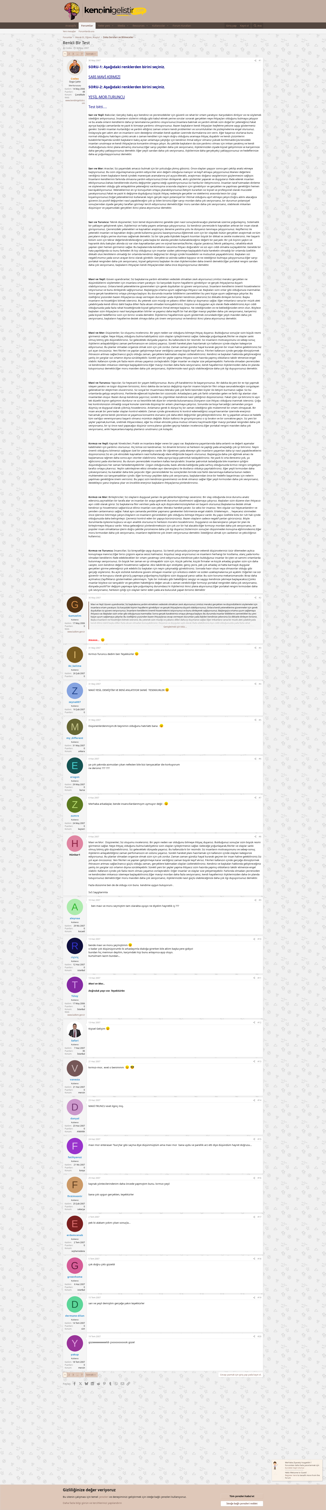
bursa (82, 790)
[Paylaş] (255, 61)
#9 (260, 900)
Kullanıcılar (158, 25)
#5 (260, 720)
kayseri (81, 829)
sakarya (81, 1209)
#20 (259, 1336)
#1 (260, 60)
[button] (112, 25)
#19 (259, 1297)
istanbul (81, 970)
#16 (259, 1178)
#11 (259, 978)
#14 (259, 1100)
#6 (260, 758)
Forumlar (87, 25)
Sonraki (90, 53)
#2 (260, 597)
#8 (260, 836)
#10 (259, 939)
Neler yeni (104, 25)
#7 (260, 797)
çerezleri (103, 1496)
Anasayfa (70, 25)
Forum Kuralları (182, 25)
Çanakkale (80, 94)
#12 (259, 1022)
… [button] (77, 53)
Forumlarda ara (86, 31)
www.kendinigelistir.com (75, 102)
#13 (259, 1061)
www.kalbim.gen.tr (76, 631)
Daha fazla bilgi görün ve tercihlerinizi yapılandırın (92, 1503)
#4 (260, 683)
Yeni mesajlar (69, 31)
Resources (138, 25)
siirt (83, 1328)
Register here (291, 1475)
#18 (259, 1258)
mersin (81, 1092)
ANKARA (81, 1131)
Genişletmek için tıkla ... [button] (175, 626)
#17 (259, 1216)
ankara (81, 751)
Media (121, 25)
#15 (259, 1139)
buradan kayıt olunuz (294, 1467)
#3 (260, 647)
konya (82, 1170)
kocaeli (81, 931)
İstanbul (81, 1009)
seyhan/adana (78, 1251)
